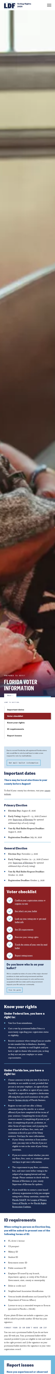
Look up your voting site (25, 918)
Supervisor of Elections (23, 819)
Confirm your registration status (29, 900)
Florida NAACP (19, 1200)
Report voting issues (24, 955)
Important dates (15, 709)
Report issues (14, 735)
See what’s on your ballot (26, 911)
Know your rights (16, 722)
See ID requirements (24, 929)
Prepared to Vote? (14, 675)
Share (9, 695)
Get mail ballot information (23, 763)
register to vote (21, 903)
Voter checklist (15, 716)
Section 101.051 (22, 1100)
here (23, 1136)
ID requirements (15, 729)
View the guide (15, 990)
